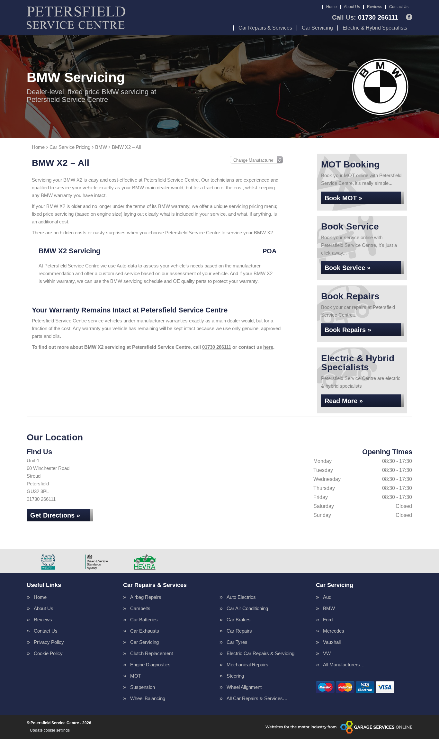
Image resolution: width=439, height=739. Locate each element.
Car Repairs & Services (265, 28)
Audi (327, 597)
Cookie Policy (48, 653)
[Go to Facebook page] (409, 17)
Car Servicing (317, 28)
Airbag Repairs (145, 597)
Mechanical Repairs (247, 664)
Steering (235, 675)
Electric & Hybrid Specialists (375, 28)
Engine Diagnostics (150, 664)
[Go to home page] (76, 18)
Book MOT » (343, 198)
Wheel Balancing (147, 698)
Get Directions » (55, 515)
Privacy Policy (49, 642)
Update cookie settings (50, 730)
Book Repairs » (348, 329)
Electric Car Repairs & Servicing (260, 653)
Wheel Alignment (244, 687)
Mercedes (333, 630)
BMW (329, 608)
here (268, 347)
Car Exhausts (144, 630)
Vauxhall (332, 642)
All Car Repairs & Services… (257, 698)
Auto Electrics (241, 597)
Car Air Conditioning (247, 608)
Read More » (344, 400)
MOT (135, 675)
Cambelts (140, 608)
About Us (352, 7)
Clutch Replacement (151, 653)
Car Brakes (239, 619)
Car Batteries (144, 619)
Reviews (374, 7)
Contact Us (398, 7)
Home (331, 7)
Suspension (142, 687)
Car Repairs (239, 630)
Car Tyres (237, 642)
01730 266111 (365, 17)
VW (327, 653)
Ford (328, 619)
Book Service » (348, 267)
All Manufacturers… (344, 664)
